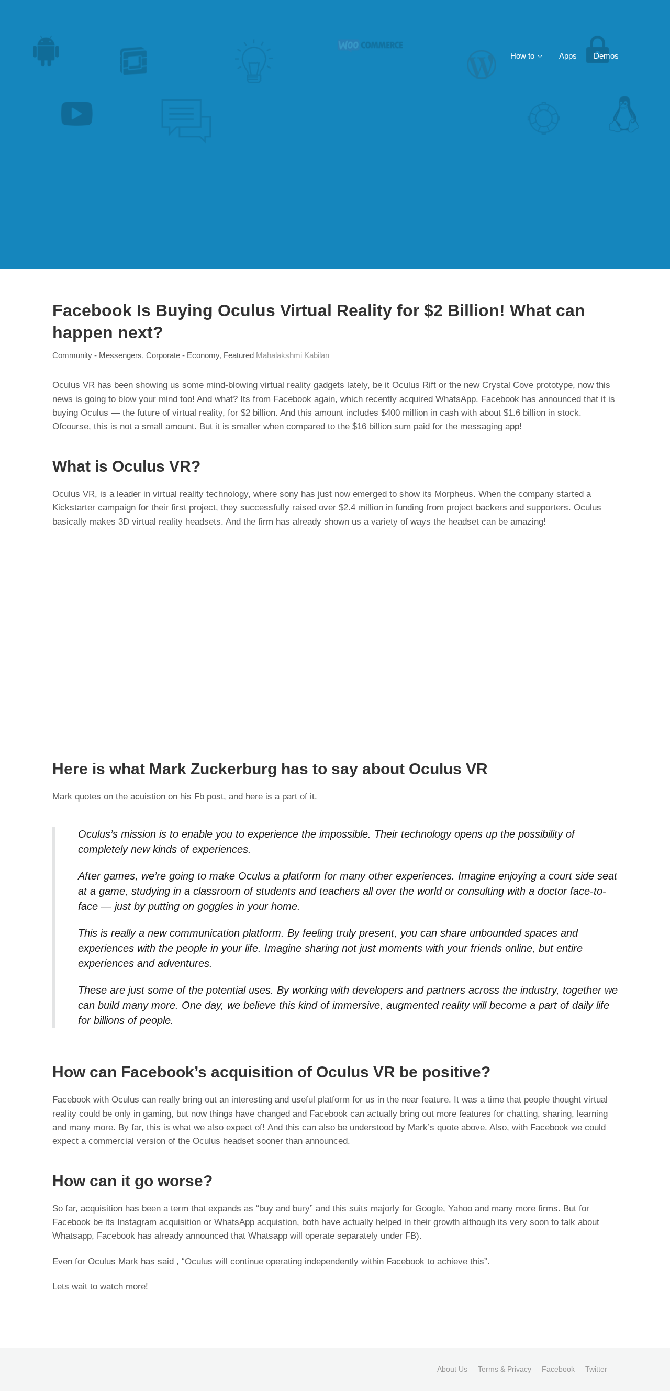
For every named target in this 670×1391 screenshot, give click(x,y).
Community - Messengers (97, 355)
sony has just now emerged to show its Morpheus (376, 494)
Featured (239, 355)
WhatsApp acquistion (255, 1222)
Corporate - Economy (182, 355)
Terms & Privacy (504, 1369)
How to (522, 55)
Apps (568, 55)
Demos (606, 55)
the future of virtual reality (172, 413)
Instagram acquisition (159, 1222)
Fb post (209, 797)
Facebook (558, 1369)
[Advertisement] (335, 190)
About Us (452, 1369)
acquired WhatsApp (437, 399)
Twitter (596, 1369)
